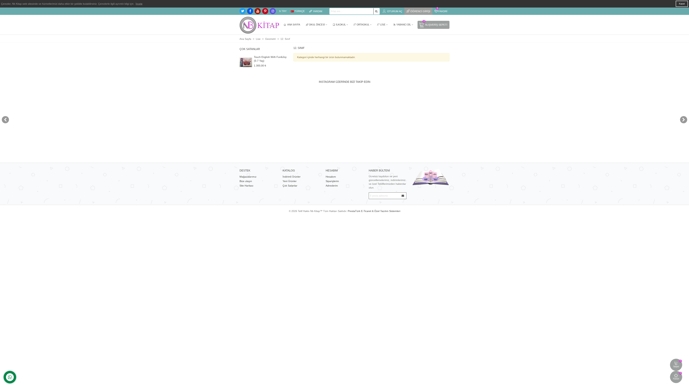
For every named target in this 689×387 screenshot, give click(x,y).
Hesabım (331, 176)
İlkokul (341, 24)
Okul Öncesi (317, 24)
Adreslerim (332, 185)
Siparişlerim (332, 181)
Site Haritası (246, 185)
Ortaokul (363, 24)
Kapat (682, 4)
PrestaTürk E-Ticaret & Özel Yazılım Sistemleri (374, 211)
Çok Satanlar (250, 49)
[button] (683, 119)
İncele (139, 3)
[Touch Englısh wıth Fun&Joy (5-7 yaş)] (246, 62)
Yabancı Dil (403, 24)
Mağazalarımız (248, 176)
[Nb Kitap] (259, 25)
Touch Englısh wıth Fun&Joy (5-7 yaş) (270, 59)
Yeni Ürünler (290, 181)
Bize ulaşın (246, 181)
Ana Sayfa (293, 24)
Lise (382, 24)
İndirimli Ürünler (292, 176)
